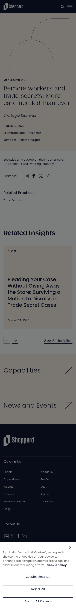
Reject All (38, 589)
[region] (38, 576)
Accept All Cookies (38, 601)
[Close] (70, 547)
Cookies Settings (38, 577)
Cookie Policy (56, 565)
